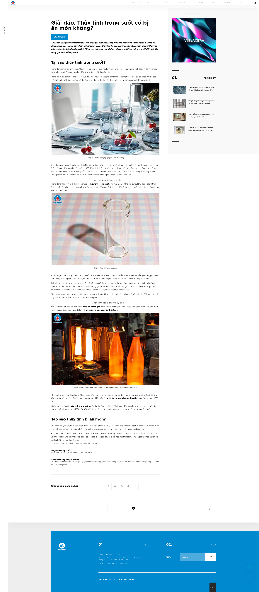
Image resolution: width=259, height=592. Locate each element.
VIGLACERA (151, 3)
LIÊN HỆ (240, 3)
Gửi (210, 557)
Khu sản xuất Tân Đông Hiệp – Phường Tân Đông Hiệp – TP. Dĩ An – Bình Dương (121, 559)
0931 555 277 (126, 563)
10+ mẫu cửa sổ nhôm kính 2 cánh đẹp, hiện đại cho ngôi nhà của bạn (200, 129)
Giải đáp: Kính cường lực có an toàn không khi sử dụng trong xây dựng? (201, 88)
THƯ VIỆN (226, 3)
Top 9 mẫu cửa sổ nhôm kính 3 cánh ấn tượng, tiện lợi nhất (201, 115)
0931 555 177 (112, 563)
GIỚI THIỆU (167, 3)
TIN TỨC (213, 3)
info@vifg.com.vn (114, 554)
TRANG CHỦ (135, 3)
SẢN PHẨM (182, 3)
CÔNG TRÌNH (198, 3)
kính (108, 68)
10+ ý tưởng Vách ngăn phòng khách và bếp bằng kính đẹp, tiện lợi (201, 102)
